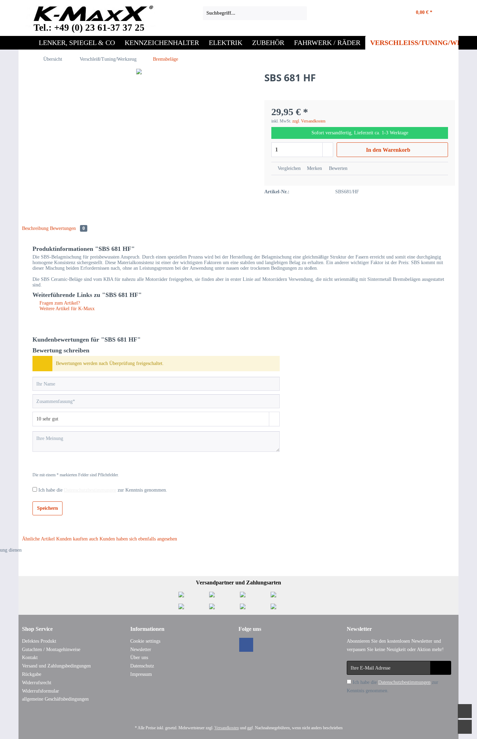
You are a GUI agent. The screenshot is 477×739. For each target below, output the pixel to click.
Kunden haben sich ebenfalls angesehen (138, 539)
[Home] (26, 43)
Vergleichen (288, 168)
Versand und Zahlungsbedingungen (56, 666)
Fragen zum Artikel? (59, 303)
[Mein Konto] (387, 13)
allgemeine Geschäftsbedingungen (55, 699)
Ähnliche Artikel (38, 539)
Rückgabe (31, 674)
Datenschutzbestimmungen (90, 490)
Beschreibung (35, 228)
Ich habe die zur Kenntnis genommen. (102, 490)
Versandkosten (226, 727)
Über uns (139, 657)
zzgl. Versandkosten (308, 121)
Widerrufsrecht (36, 682)
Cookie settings (145, 641)
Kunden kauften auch (77, 539)
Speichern (47, 508)
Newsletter (140, 649)
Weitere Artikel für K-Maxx (66, 308)
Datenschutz (142, 666)
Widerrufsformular (40, 691)
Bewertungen (67, 228)
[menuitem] (255, 16)
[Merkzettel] (367, 13)
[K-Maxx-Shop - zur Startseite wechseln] (90, 15)
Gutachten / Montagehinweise (51, 649)
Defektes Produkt (39, 641)
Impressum (141, 674)
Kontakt (30, 657)
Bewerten (337, 168)
